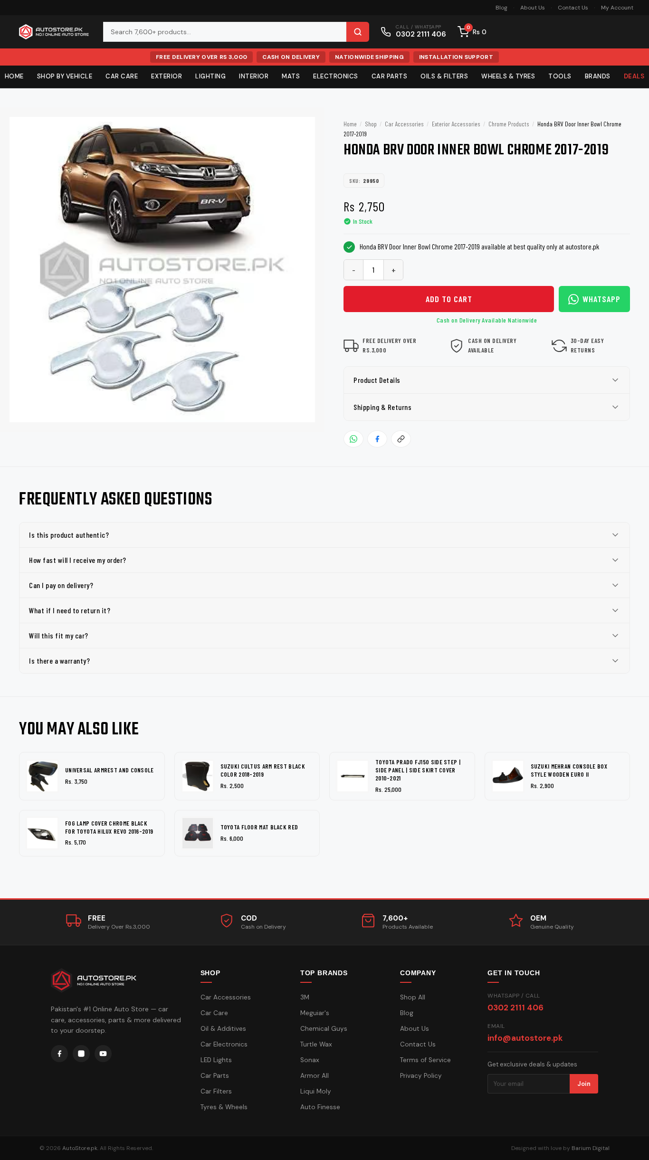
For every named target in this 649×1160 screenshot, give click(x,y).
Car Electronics (224, 1044)
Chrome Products (508, 124)
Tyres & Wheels (224, 1107)
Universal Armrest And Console (109, 770)
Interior (253, 76)
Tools (560, 76)
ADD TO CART (449, 299)
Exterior (166, 76)
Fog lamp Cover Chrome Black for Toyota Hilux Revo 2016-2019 (109, 827)
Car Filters (216, 1091)
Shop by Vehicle (65, 76)
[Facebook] (59, 1053)
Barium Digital (591, 1148)
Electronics (335, 76)
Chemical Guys (323, 1029)
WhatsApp (601, 299)
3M (304, 997)
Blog (501, 7)
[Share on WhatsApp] (353, 438)
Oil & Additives (223, 1029)
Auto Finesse (320, 1107)
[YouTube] (103, 1053)
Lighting (210, 76)
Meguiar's (314, 1013)
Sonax (309, 1060)
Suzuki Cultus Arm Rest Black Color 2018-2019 (262, 770)
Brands (598, 76)
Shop (371, 124)
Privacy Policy (421, 1076)
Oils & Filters (444, 76)
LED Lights (216, 1060)
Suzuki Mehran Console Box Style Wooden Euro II (569, 770)
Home (350, 124)
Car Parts (390, 76)
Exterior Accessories (456, 124)
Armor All (314, 1076)
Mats (291, 76)
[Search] (357, 32)
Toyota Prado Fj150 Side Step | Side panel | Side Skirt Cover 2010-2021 (417, 770)
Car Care (121, 76)
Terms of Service (425, 1060)
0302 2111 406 (515, 1007)
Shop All (412, 997)
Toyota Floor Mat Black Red (259, 827)
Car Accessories (404, 124)
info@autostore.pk (525, 1038)
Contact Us (573, 7)
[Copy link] (401, 438)
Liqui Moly (315, 1091)
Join (584, 1084)
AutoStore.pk (79, 1148)
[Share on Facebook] (377, 438)
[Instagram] (81, 1053)
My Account (617, 7)
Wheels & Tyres (508, 76)
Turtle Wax (316, 1044)
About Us (532, 7)
